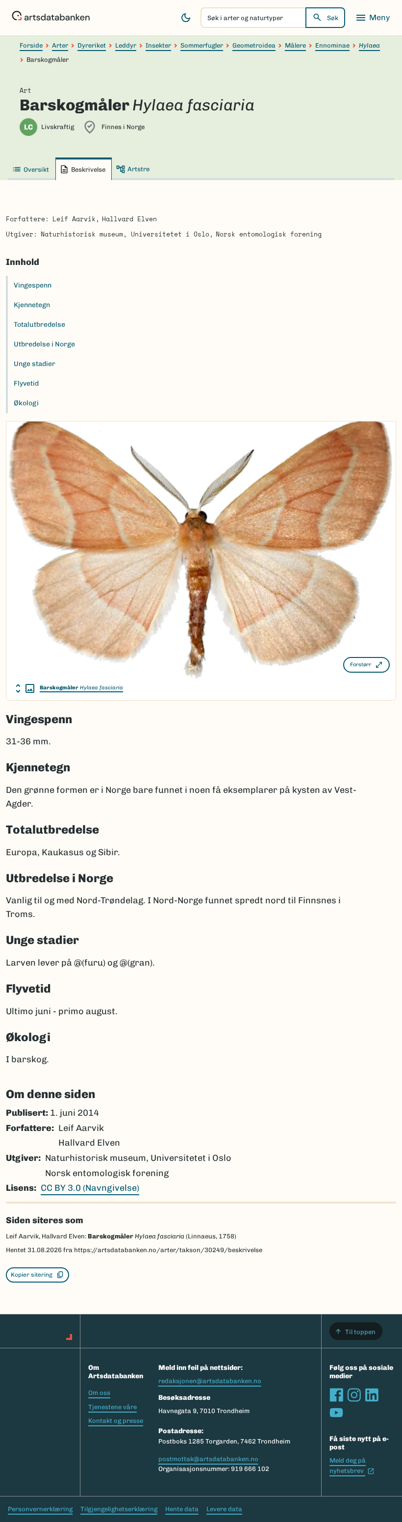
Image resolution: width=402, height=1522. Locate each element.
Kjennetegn (32, 305)
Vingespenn (32, 285)
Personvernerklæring (40, 1509)
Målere (295, 45)
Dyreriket (91, 45)
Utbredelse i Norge (44, 344)
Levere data (224, 1509)
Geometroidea (254, 45)
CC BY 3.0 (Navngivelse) (90, 1187)
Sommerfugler (201, 45)
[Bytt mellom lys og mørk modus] (186, 17)
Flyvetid (26, 383)
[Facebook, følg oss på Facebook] (336, 1395)
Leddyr (125, 45)
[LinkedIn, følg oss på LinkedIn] (371, 1395)
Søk (332, 18)
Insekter (158, 45)
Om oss (99, 1392)
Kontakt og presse (115, 1420)
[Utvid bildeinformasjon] (25, 688)
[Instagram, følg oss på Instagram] (354, 1395)
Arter (60, 45)
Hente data (182, 1509)
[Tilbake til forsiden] (51, 17)
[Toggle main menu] (372, 17)
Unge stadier (34, 364)
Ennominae (332, 45)
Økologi (26, 403)
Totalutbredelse (39, 324)
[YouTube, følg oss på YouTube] (336, 1412)
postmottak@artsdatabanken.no (208, 1459)
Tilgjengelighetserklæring (118, 1509)
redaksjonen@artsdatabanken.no (209, 1381)
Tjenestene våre (112, 1407)
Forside (31, 45)
